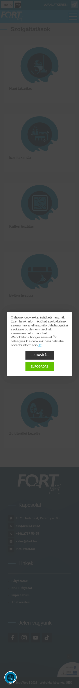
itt (39, 345)
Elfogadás (39, 366)
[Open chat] (10, 677)
